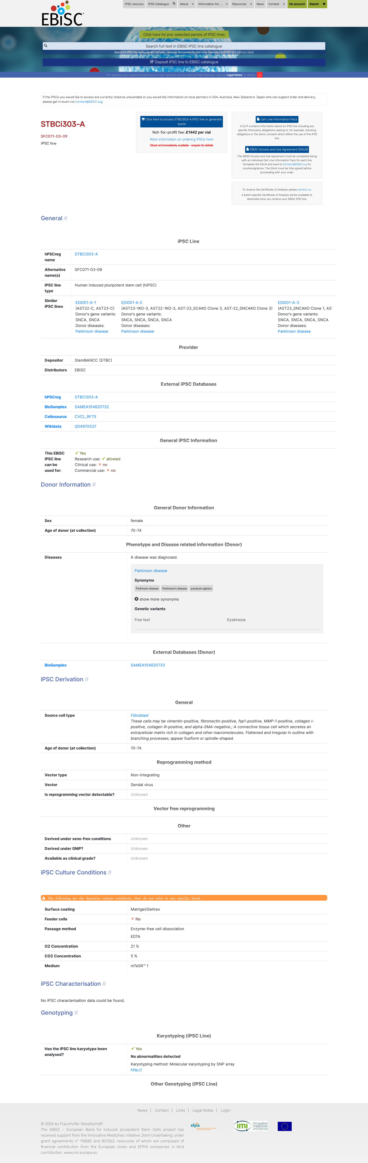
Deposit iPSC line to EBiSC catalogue (186, 62)
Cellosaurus (56, 416)
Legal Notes (234, 74)
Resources (239, 4)
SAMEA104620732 (92, 407)
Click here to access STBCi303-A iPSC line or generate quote (183, 121)
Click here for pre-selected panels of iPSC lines (184, 34)
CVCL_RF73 (85, 416)
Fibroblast (140, 715)
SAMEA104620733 (148, 665)
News (260, 4)
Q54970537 (85, 426)
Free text (142, 619)
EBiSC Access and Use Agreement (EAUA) (278, 149)
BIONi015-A (227, 52)
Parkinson (240, 52)
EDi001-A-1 (86, 302)
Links (180, 1110)
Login (225, 1110)
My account (297, 4)
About (184, 4)
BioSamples (56, 407)
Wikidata (53, 426)
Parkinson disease (92, 331)
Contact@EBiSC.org (88, 101)
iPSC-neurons (134, 4)
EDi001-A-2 (131, 302)
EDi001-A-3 (288, 302)
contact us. (304, 189)
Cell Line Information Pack (278, 119)
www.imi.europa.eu (80, 1152)
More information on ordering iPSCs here (181, 139)
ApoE (251, 52)
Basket (314, 4)
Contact (274, 4)
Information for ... (210, 4)
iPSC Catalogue (158, 4)
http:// (136, 1070)
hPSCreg (53, 397)
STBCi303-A (86, 254)
